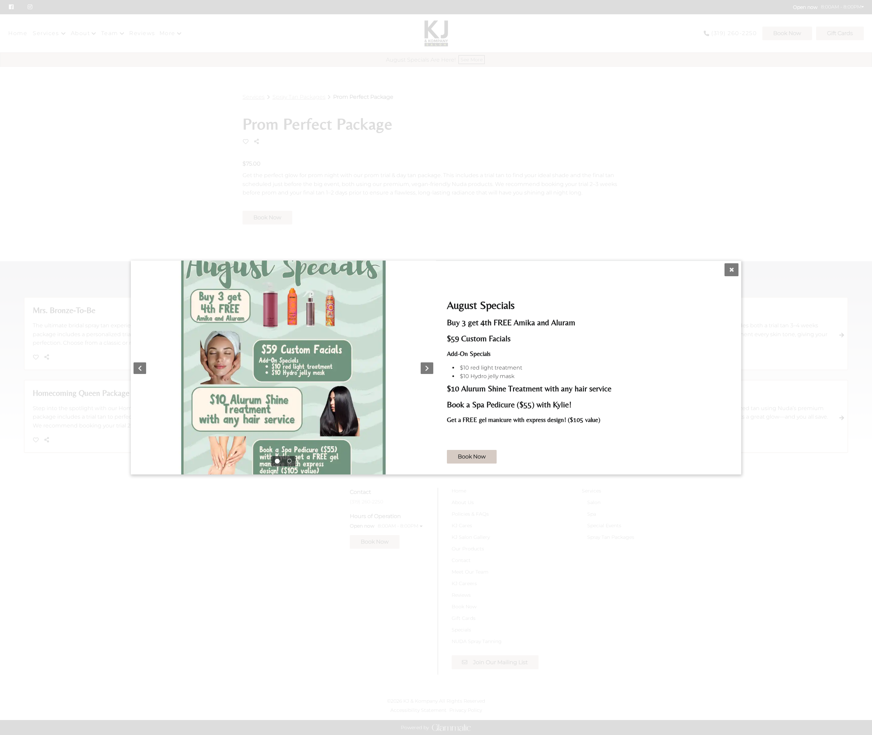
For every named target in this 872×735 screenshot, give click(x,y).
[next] (427, 368)
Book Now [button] (472, 456)
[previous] (140, 368)
